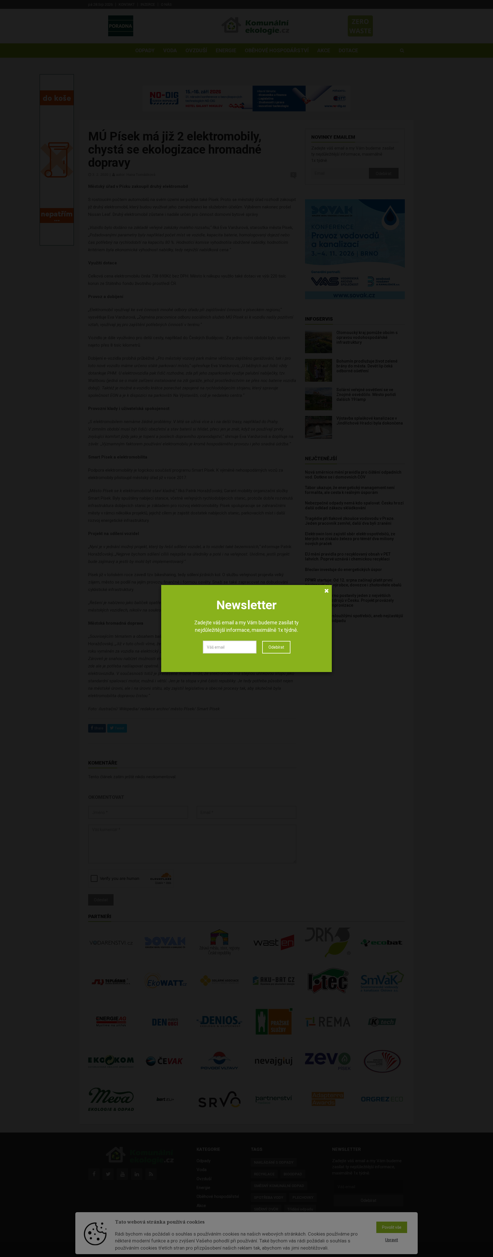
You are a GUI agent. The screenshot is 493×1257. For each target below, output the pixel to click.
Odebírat (276, 647)
